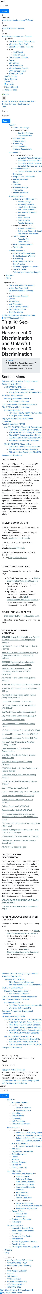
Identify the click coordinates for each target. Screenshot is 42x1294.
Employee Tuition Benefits (20, 415)
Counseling (18, 190)
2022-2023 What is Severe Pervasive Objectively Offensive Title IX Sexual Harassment (16, 671)
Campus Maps (19, 141)
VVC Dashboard (8, 1083)
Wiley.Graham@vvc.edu (17, 558)
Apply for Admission (26, 228)
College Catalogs (20, 187)
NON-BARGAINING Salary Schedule (24, 440)
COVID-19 (6, 404)
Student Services (9, 104)
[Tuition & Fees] (27, 236)
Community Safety (21, 1080)
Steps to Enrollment (21, 226)
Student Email (19, 55)
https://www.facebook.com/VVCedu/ (17, 20)
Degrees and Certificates (24, 176)
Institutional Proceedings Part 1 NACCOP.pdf (19, 734)
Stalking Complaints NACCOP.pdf (15, 806)
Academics (14, 101)
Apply (27, 104)
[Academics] (20, 153)
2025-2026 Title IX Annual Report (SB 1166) (22, 616)
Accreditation (19, 138)
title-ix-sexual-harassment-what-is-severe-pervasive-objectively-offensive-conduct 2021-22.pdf (20, 816)
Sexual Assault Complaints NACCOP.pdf (18, 796)
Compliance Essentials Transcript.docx (17, 701)
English (15, 87)
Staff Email (18, 52)
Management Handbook (12, 455)
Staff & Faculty (10, 76)
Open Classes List (20, 193)
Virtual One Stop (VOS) (19, 44)
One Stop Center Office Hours (21, 41)
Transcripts (18, 247)
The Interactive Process (19, 401)
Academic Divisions (21, 155)
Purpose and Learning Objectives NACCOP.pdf (20, 792)
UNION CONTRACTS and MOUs (17, 444)
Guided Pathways (20, 179)
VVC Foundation (16, 65)
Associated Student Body (24, 253)
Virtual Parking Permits (18, 68)
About (4, 101)
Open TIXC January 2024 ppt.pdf (15, 788)
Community (18, 144)
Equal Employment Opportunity (23, 404)
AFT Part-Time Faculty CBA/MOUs (23, 449)
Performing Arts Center (23, 261)
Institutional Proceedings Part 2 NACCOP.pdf (19, 738)
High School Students (27, 207)
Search (3, 1)
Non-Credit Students (26, 209)
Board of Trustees (25, 133)
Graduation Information (23, 244)
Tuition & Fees (19, 236)
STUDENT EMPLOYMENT (12, 395)
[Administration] (28, 130)
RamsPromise (19, 264)
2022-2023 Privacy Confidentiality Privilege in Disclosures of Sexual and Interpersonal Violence (20, 655)
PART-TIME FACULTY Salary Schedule (25, 432)
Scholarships (23, 242)
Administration (19, 130)
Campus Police (10, 90)
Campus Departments (22, 149)
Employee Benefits (12, 410)
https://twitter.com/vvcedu (13, 28)
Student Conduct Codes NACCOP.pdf (17, 810)
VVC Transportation (17, 71)
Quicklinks (8, 283)
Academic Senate (20, 168)
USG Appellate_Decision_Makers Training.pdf (20, 836)
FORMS (22, 424)
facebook (21, 1070)
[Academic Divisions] (32, 155)
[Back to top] (0, 1050)
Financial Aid (23, 239)
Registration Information (28, 234)
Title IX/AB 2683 (16, 73)
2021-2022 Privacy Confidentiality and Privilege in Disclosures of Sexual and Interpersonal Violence (21, 639)
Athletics (17, 185)
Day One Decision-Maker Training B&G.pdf (19, 712)
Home (10, 360)
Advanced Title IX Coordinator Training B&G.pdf (21, 684)
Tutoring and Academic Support (27, 272)
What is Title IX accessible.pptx (14, 847)
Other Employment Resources (21, 390)
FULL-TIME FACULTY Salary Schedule (25, 430)
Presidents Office (25, 135)
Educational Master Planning (21, 47)
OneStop (21, 104)
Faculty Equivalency (10, 424)
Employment (34, 1080)
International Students (27, 212)
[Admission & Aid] (25, 196)
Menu (4, 107)
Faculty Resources (25, 223)
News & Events (10, 79)
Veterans (21, 215)
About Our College (21, 127)
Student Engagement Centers (25, 267)
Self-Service (14, 63)
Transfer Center (20, 269)
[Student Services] (25, 251)
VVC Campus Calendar (18, 57)
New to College (24, 201)
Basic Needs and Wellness (24, 256)
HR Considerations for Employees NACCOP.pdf (21, 730)
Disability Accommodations (16, 398)
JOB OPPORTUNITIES (13, 387)
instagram (6, 1070)
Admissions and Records (23, 199)
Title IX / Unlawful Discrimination (15, 407)
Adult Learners (24, 218)
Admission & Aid (27, 101)
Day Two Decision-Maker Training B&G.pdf (19, 716)
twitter (13, 1070)
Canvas (12, 60)
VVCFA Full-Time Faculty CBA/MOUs (24, 447)
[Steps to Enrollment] (32, 226)
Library (16, 182)
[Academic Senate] (30, 169)
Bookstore (17, 174)
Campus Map (7, 1080)
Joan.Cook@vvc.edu (16, 548)
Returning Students (26, 204)
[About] (16, 125)
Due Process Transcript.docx (13, 720)
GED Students (24, 220)
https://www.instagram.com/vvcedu (17, 36)
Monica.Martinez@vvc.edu (19, 538)
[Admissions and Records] (36, 199)
